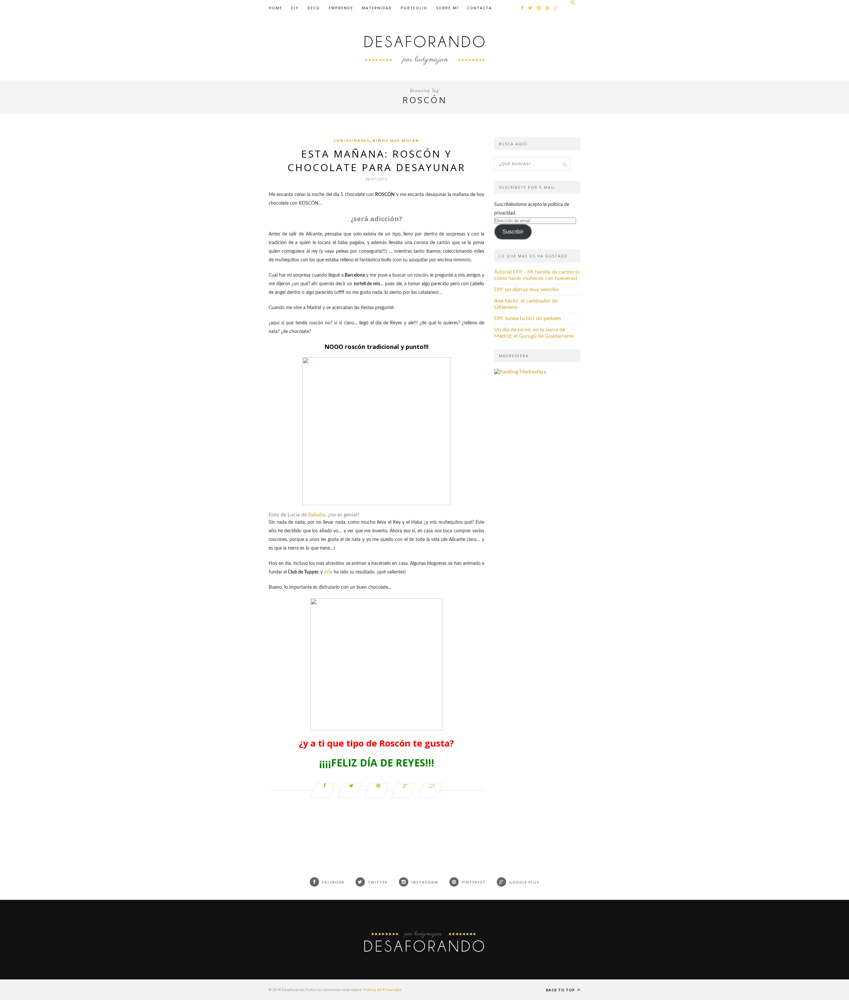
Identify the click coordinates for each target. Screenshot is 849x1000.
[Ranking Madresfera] (520, 371)
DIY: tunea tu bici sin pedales (527, 318)
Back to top (561, 989)
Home (275, 7)
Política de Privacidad (382, 989)
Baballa (316, 514)
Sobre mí (447, 7)
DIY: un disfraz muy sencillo (526, 289)
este (328, 572)
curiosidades (352, 140)
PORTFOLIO (414, 7)
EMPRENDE (341, 7)
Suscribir (512, 231)
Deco (313, 7)
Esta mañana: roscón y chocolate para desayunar (377, 160)
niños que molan (395, 140)
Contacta (479, 7)
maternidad (377, 7)
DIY (295, 7)
